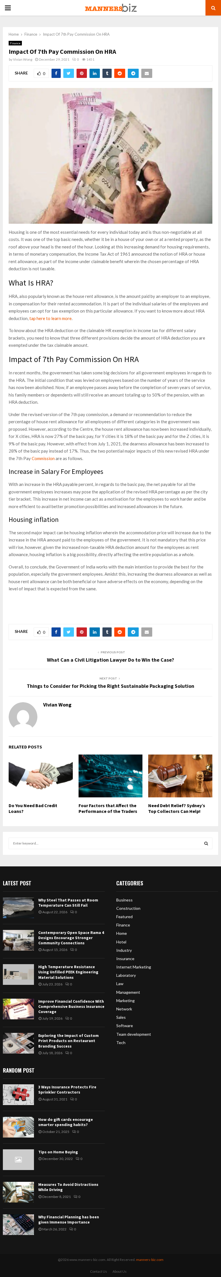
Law (119, 983)
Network (124, 1008)
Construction (128, 908)
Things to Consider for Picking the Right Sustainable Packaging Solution (110, 686)
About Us (120, 1271)
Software (124, 1025)
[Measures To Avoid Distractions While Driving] (18, 1192)
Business (124, 899)
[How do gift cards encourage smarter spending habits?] (18, 1127)
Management (128, 992)
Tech (120, 1042)
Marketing (125, 1000)
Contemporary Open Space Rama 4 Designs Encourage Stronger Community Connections (71, 937)
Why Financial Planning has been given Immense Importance (68, 1219)
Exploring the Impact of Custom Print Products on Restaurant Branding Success (68, 1040)
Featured (124, 916)
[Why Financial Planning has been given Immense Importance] (18, 1224)
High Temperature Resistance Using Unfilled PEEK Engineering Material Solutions (68, 972)
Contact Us (98, 1271)
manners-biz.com (149, 1259)
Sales (121, 1017)
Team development (133, 1034)
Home (121, 933)
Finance (15, 43)
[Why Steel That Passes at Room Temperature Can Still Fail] (18, 907)
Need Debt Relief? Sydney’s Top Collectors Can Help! (176, 808)
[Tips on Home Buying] (18, 1159)
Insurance (125, 958)
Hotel (121, 941)
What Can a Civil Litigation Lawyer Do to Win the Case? (110, 659)
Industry (124, 950)
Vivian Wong (22, 59)
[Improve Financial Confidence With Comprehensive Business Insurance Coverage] (18, 1009)
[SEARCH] (206, 843)
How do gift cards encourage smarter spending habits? (65, 1122)
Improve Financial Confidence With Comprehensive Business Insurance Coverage (71, 1006)
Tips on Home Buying (58, 1152)
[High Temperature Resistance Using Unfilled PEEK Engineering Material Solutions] (18, 974)
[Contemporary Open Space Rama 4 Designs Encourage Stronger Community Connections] (18, 940)
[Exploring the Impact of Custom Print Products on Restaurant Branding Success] (18, 1043)
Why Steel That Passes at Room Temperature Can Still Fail (68, 902)
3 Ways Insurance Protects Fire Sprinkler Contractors (67, 1089)
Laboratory (126, 975)
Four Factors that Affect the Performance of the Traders (108, 808)
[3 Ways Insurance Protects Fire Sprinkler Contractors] (18, 1094)
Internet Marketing (133, 966)
